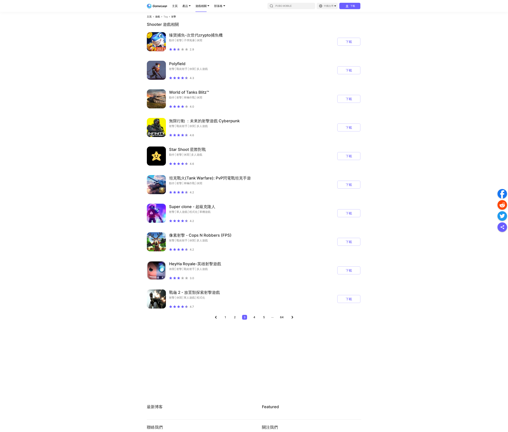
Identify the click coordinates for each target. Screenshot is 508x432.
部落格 (218, 6)
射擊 (173, 16)
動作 (172, 40)
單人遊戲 (182, 211)
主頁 (175, 6)
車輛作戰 (189, 97)
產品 (185, 6)
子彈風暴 (189, 40)
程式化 (193, 211)
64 (282, 317)
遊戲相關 (201, 6)
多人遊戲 (202, 68)
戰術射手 (182, 68)
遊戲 (157, 16)
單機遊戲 (205, 211)
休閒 (199, 40)
